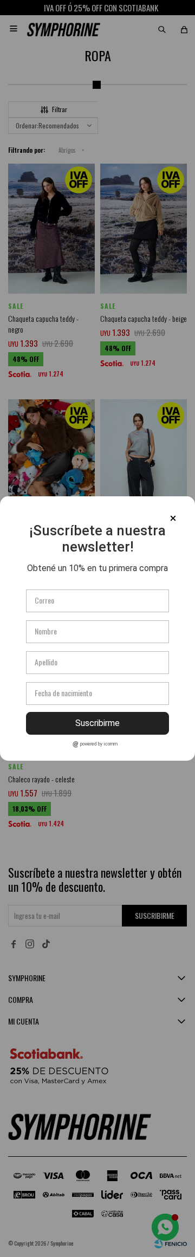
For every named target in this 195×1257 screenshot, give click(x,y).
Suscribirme (97, 723)
